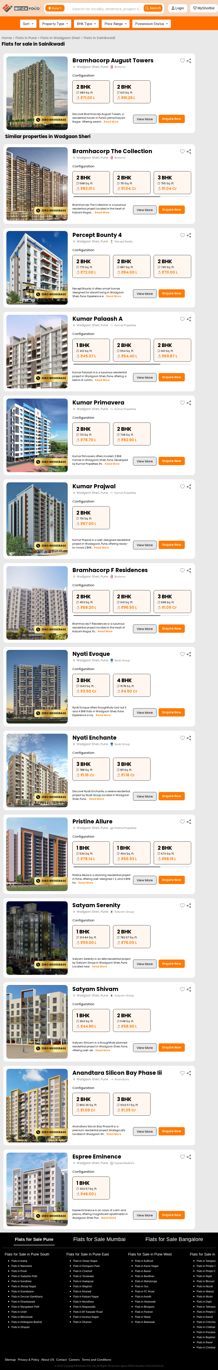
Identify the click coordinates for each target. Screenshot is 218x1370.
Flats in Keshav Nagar (86, 1316)
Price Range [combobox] (114, 24)
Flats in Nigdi (204, 1276)
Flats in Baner (143, 1271)
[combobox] (102, 8)
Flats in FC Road (144, 1291)
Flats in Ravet (204, 1342)
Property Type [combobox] (53, 24)
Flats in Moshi (205, 1296)
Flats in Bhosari (206, 1281)
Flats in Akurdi (205, 1286)
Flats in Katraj (19, 1260)
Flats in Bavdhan (144, 1276)
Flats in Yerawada (83, 1276)
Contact (61, 1359)
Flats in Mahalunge (146, 1281)
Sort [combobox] (26, 24)
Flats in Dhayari (20, 1327)
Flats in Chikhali (206, 1327)
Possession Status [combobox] (149, 24)
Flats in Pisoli (19, 1271)
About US (47, 1359)
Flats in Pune (26, 37)
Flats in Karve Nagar (147, 1266)
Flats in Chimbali (206, 1347)
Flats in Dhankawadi (23, 1301)
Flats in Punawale (207, 1332)
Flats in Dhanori (82, 1322)
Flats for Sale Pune (34, 1239)
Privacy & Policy (28, 1359)
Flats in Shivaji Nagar (23, 1286)
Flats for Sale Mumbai (99, 1239)
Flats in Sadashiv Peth (24, 1276)
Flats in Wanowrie (21, 1266)
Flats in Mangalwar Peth (25, 1306)
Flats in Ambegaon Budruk (26, 1322)
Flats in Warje (143, 1316)
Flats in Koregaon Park (86, 1266)
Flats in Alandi (205, 1316)
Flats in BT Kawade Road (88, 1311)
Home (7, 37)
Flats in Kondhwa (21, 1281)
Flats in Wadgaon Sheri (60, 37)
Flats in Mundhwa (83, 1301)
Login (179, 8)
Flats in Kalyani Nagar (86, 1296)
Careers (74, 1359)
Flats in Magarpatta (84, 1306)
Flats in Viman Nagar (85, 1260)
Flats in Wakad (205, 1291)
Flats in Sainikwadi (99, 37)
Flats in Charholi (82, 1271)
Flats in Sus (141, 1286)
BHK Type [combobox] (84, 24)
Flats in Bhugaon (145, 1306)
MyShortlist (205, 8)
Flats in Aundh (143, 1296)
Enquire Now (171, 119)
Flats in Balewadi (145, 1322)
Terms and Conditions (96, 1359)
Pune (55, 8)
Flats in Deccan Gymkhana (27, 1296)
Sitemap (10, 1359)
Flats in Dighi (204, 1301)
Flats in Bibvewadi (22, 1316)
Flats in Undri (19, 1311)
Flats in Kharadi (82, 1291)
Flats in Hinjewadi (145, 1301)
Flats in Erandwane (22, 1291)
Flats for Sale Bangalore (174, 1239)
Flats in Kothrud (144, 1260)
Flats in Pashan (144, 1311)
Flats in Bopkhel (206, 1337)
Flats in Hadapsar (83, 1281)
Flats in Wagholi (82, 1286)
